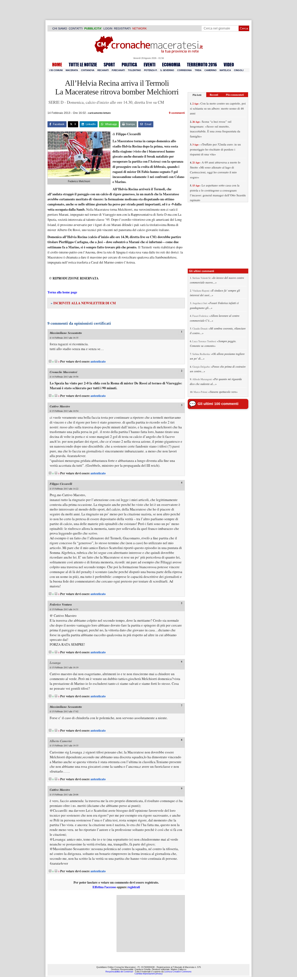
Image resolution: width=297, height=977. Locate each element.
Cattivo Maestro (60, 406)
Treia (198, 70)
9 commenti (177, 112)
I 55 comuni (56, 70)
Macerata (72, 70)
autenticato (98, 361)
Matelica (225, 70)
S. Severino (167, 70)
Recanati (103, 70)
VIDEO (229, 64)
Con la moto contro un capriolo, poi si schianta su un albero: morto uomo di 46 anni (218, 108)
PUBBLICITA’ (93, 28)
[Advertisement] (151, 923)
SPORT (109, 64)
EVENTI (149, 64)
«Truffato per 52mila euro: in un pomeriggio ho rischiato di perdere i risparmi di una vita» (215, 149)
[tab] (197, 94)
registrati (133, 887)
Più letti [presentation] (197, 95)
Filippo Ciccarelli (61, 484)
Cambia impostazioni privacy (149, 973)
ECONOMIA (171, 64)
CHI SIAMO (59, 28)
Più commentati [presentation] (235, 94)
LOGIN (107, 28)
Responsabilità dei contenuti (119, 971)
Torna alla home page (62, 292)
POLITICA (129, 64)
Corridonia (184, 70)
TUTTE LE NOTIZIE (83, 64)
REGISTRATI (122, 28)
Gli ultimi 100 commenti (218, 404)
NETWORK (139, 28)
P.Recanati (118, 70)
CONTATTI (76, 28)
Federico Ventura (61, 604)
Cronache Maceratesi (63, 372)
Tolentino (134, 70)
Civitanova (87, 70)
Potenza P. (150, 70)
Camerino (210, 70)
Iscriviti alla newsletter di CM (83, 302)
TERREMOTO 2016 (202, 64)
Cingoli (238, 70)
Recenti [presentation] (214, 94)
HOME (57, 64)
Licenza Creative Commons (178, 971)
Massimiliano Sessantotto (66, 333)
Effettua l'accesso (104, 887)
